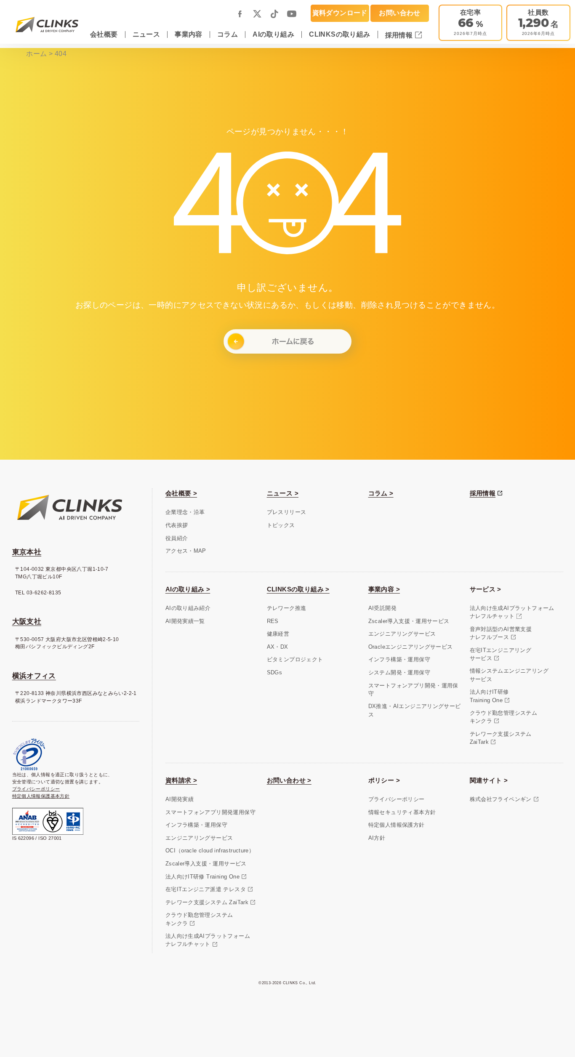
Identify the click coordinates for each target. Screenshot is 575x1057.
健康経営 (278, 634)
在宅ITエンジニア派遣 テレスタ (205, 889)
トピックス (281, 525)
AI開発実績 (179, 799)
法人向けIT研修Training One (489, 696)
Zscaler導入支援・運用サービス (409, 621)
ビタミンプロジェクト (295, 659)
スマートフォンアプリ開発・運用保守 (413, 689)
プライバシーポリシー (36, 788)
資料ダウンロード (339, 12)
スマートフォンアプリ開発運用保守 (210, 812)
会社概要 (104, 34)
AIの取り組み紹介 (188, 608)
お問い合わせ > (289, 780)
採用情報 (400, 35)
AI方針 (377, 838)
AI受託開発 (382, 608)
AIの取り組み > (187, 589)
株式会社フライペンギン (501, 799)
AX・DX (277, 647)
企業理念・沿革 (185, 512)
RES (273, 621)
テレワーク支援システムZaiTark (501, 738)
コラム (227, 34)
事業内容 (188, 34)
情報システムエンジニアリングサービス (509, 675)
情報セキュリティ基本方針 (402, 812)
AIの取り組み (273, 34)
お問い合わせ (399, 12)
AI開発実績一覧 (185, 621)
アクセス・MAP (185, 551)
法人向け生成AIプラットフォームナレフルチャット (512, 612)
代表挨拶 (176, 525)
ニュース (146, 34)
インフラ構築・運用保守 (399, 659)
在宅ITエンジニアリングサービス (501, 654)
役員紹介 (176, 538)
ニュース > (282, 493)
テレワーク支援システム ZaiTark (206, 902)
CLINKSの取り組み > (298, 589)
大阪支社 (27, 622)
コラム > (381, 493)
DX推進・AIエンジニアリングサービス (414, 710)
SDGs (274, 672)
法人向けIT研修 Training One (202, 876)
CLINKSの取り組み (339, 34)
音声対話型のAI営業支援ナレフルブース (501, 633)
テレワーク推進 (286, 608)
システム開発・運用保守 (399, 672)
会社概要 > (181, 493)
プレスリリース (286, 512)
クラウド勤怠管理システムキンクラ (504, 717)
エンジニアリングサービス (402, 634)
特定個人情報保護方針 (396, 825)
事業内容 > (384, 589)
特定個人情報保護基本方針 (41, 796)
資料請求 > (181, 780)
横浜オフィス (34, 676)
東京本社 (27, 552)
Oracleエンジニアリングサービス (410, 647)
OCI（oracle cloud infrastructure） (210, 850)
